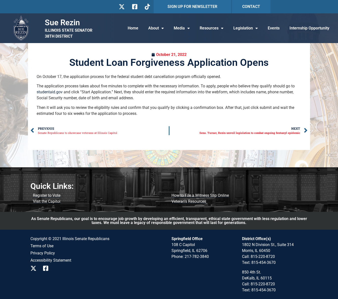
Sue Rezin (62, 22)
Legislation (243, 28)
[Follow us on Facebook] (134, 7)
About (153, 28)
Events (274, 28)
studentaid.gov (50, 92)
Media (179, 28)
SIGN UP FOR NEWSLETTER (192, 6)
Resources (209, 28)
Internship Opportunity (309, 28)
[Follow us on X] (121, 7)
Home (133, 28)
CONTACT (251, 6)
